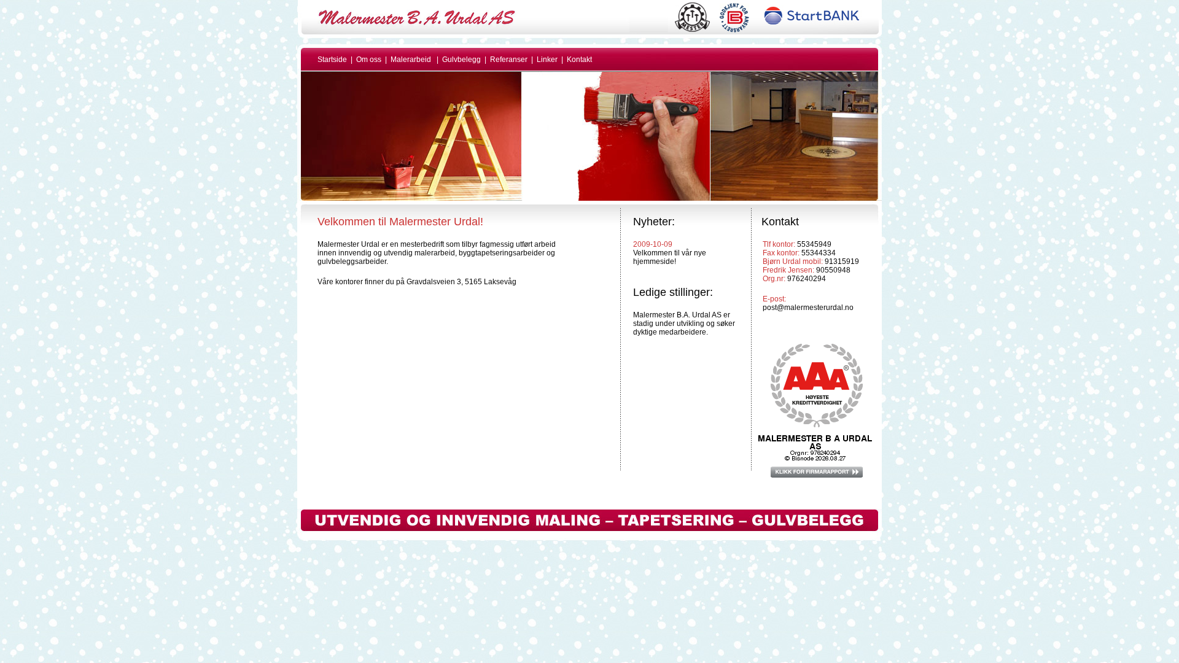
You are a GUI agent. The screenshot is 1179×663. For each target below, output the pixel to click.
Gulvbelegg (461, 59)
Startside (332, 59)
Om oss (368, 59)
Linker (548, 59)
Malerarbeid (411, 59)
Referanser (509, 59)
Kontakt (579, 59)
